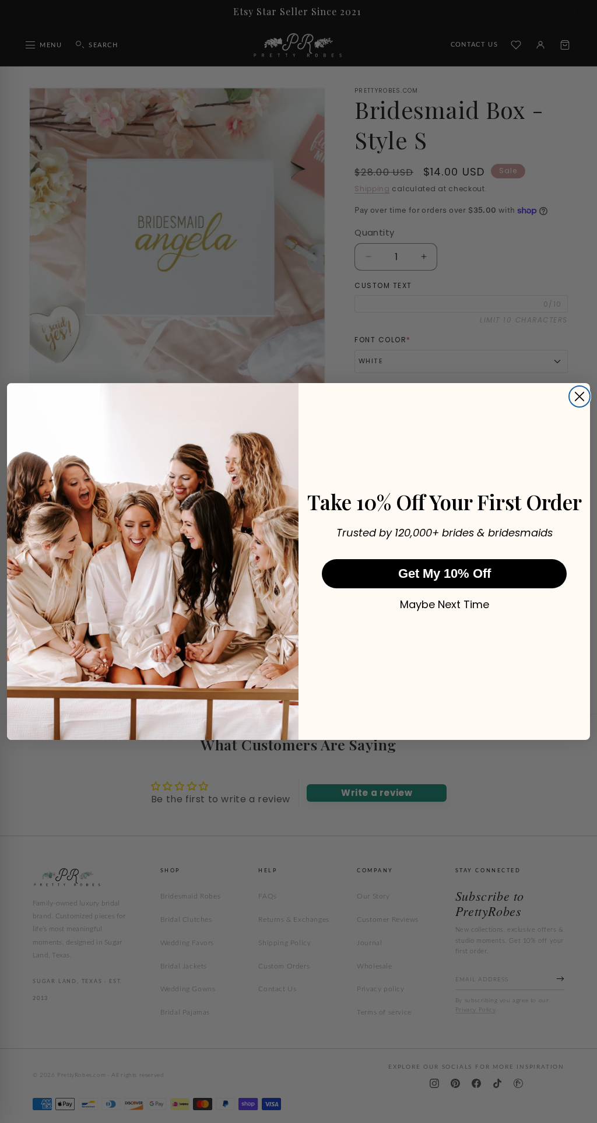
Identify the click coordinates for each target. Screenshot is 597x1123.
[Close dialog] (579, 396)
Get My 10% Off (444, 573)
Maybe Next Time (444, 605)
